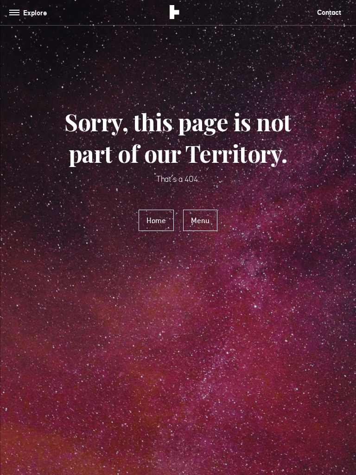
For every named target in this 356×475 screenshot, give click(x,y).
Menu (200, 220)
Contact (329, 12)
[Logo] (174, 13)
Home (156, 220)
